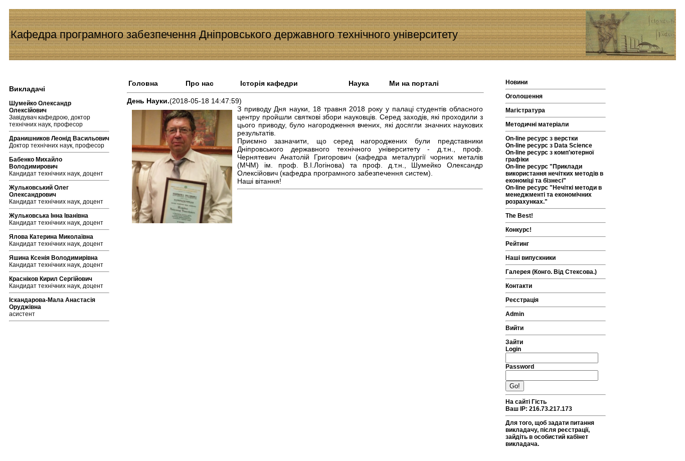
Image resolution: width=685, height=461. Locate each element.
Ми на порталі (414, 83)
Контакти (518, 285)
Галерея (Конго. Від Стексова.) (551, 271)
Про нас (200, 83)
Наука (359, 83)
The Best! (519, 215)
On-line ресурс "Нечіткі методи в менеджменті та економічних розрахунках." (553, 194)
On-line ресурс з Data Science (548, 145)
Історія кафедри (269, 83)
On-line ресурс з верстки (541, 138)
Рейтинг (517, 243)
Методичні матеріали (537, 124)
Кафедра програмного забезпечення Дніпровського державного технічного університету (234, 34)
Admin (514, 314)
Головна (143, 83)
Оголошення (524, 96)
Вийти (514, 328)
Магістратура (525, 110)
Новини (516, 82)
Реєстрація (522, 299)
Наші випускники (530, 257)
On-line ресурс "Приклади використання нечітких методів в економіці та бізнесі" (554, 173)
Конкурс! (518, 229)
